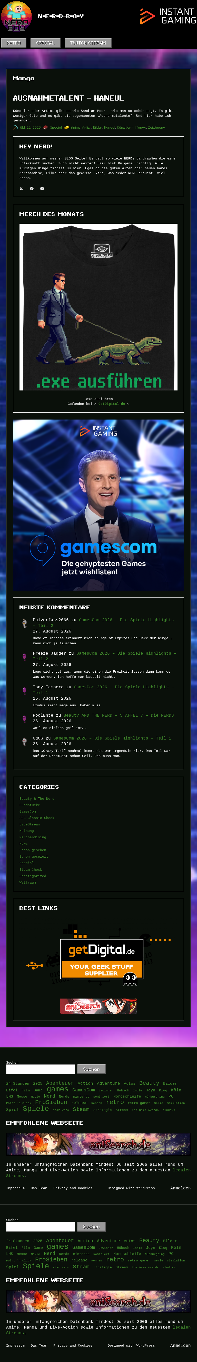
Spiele (36, 1109)
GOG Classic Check (36, 818)
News (23, 844)
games (57, 1089)
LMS (9, 1096)
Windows (169, 1110)
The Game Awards (145, 1110)
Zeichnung (156, 127)
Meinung (26, 831)
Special (56, 127)
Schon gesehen (32, 850)
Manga (141, 127)
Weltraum (27, 882)
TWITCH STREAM (88, 43)
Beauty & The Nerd (36, 799)
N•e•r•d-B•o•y (61, 16)
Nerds (64, 1096)
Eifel (12, 1090)
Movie (35, 1096)
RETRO (14, 43)
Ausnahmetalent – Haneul (68, 98)
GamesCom (27, 811)
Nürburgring (155, 1096)
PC (171, 1096)
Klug (163, 1090)
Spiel (12, 1109)
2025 (37, 1083)
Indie (137, 1090)
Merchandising (32, 837)
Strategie (102, 1110)
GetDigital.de (111, 404)
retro (115, 1102)
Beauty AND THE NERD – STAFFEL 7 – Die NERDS (119, 715)
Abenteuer (60, 1083)
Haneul (109, 127)
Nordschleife (127, 1096)
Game (38, 1090)
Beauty (149, 1083)
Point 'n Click (18, 1103)
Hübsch (123, 1090)
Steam (81, 1109)
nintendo (81, 1096)
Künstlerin (125, 127)
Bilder (98, 127)
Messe (22, 1096)
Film (26, 1090)
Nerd (49, 1096)
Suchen (12, 1063)
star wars (61, 1110)
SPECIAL (45, 43)
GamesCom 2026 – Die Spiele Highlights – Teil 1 (112, 738)
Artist (87, 127)
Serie (158, 1103)
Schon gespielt (33, 856)
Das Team (39, 1188)
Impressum (15, 1188)
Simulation (176, 1103)
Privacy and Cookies (72, 1188)
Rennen (96, 1103)
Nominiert (101, 1096)
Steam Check (30, 870)
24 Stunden (17, 1083)
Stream (122, 1110)
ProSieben (51, 1102)
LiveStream (29, 824)
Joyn (150, 1090)
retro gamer (139, 1103)
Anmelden (180, 1188)
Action (85, 1083)
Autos (129, 1083)
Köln (176, 1090)
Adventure (108, 1083)
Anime (76, 127)
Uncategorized (32, 876)
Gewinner (106, 1090)
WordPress (145, 1188)
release (79, 1103)
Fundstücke (29, 805)
